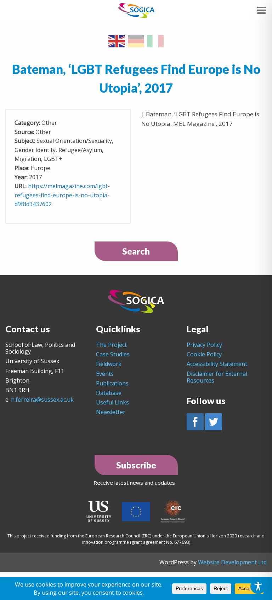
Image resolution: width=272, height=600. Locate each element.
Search (136, 251)
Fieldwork (108, 364)
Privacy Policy (204, 345)
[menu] (261, 10)
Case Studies (113, 354)
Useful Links (112, 402)
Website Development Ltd (232, 562)
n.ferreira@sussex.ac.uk (42, 399)
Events (105, 374)
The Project (111, 345)
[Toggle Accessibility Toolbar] (258, 586)
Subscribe (136, 465)
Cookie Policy (204, 354)
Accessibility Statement (217, 364)
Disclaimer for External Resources (217, 377)
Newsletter (110, 412)
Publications (112, 383)
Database (108, 393)
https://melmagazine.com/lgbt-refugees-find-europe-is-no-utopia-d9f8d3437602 (62, 195)
